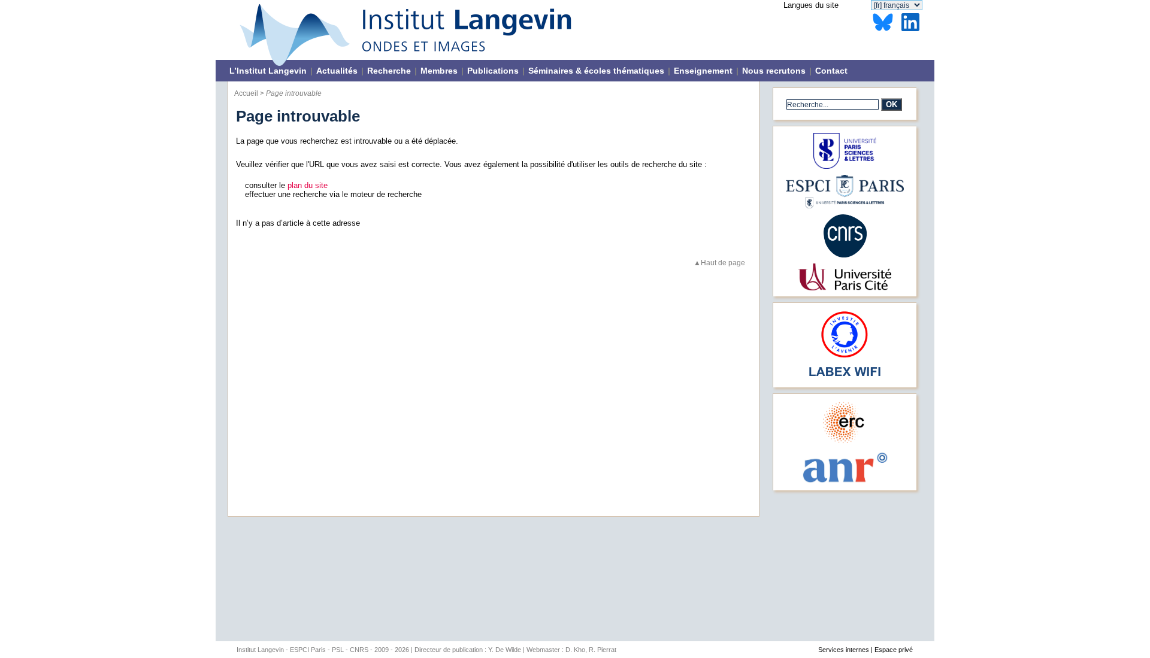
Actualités (337, 70)
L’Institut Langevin (268, 70)
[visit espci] (845, 205)
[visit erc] (845, 442)
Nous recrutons (774, 70)
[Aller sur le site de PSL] (845, 166)
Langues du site (811, 5)
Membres (439, 70)
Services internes (843, 649)
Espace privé (893, 649)
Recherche (389, 70)
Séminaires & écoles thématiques (596, 70)
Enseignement (703, 70)
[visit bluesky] (883, 31)
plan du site (308, 185)
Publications (493, 70)
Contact (831, 70)
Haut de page (723, 262)
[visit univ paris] (844, 287)
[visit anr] (844, 481)
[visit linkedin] (910, 31)
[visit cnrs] (845, 254)
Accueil (247, 93)
